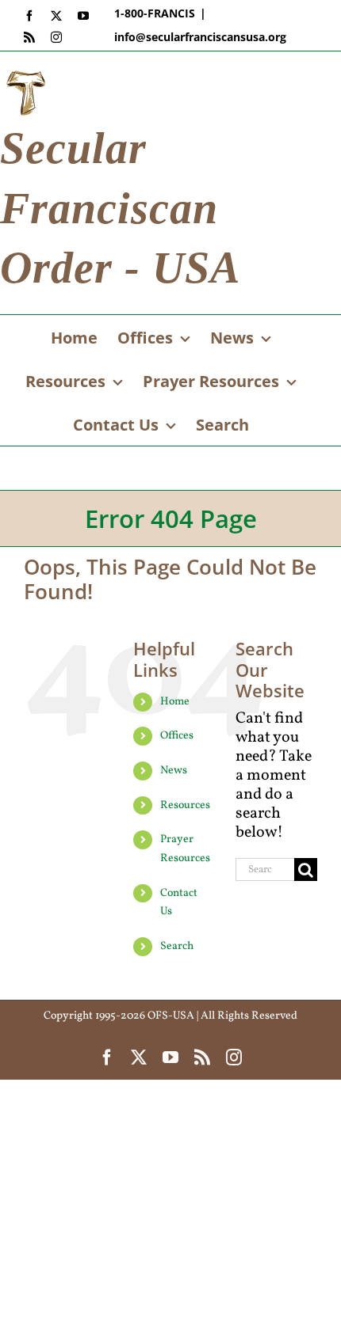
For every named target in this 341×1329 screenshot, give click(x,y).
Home (175, 701)
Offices (176, 735)
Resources (185, 805)
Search (176, 946)
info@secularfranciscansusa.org (200, 36)
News (173, 770)
